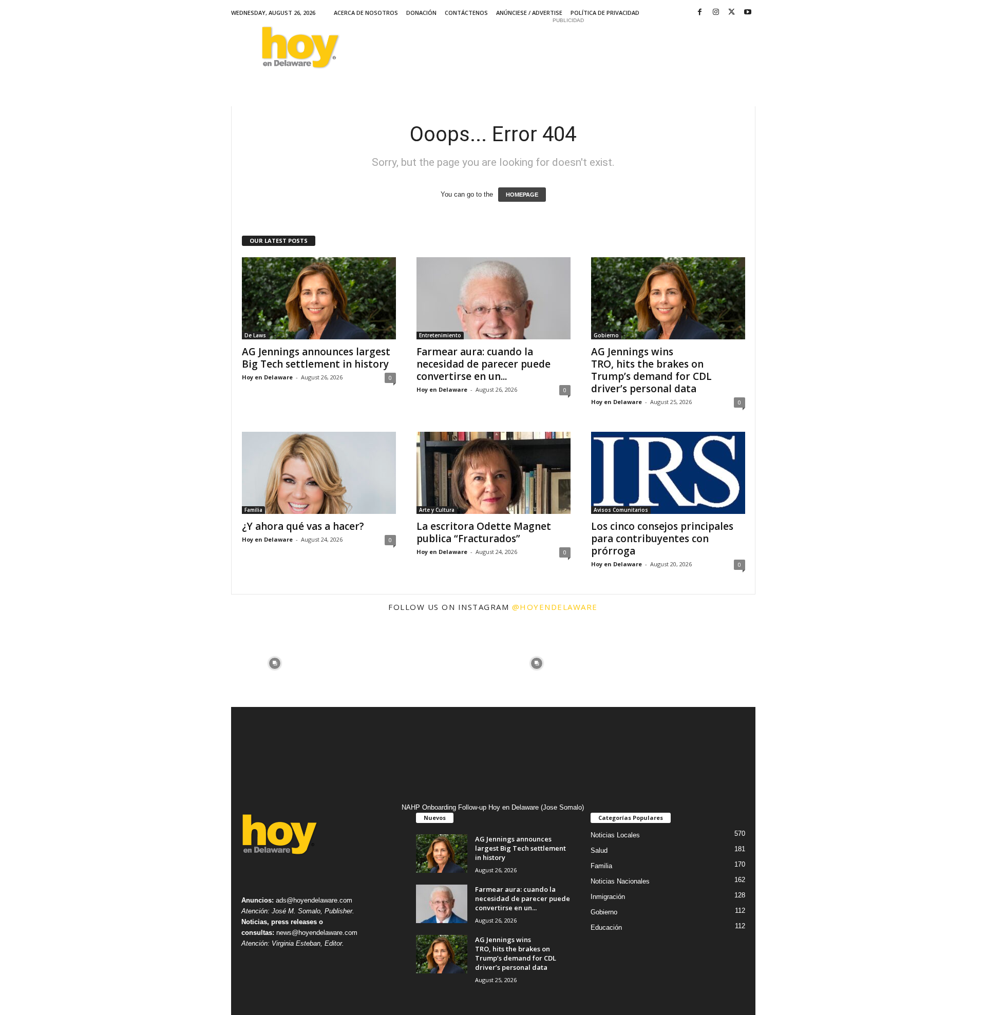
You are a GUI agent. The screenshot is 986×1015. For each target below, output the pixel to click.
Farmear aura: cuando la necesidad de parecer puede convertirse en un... (483, 364)
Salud (599, 850)
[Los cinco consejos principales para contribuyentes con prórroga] (668, 473)
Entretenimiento (440, 335)
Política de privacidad (605, 12)
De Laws (255, 335)
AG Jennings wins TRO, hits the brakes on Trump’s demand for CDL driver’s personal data (651, 370)
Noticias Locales (615, 835)
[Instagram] (716, 12)
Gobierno (606, 335)
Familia (253, 509)
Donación (421, 12)
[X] (732, 12)
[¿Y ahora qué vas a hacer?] (319, 473)
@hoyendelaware (555, 607)
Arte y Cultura (436, 509)
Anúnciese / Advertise (529, 12)
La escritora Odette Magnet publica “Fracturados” (483, 532)
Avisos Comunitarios (621, 509)
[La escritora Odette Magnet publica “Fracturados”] (493, 473)
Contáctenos (466, 12)
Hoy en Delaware (267, 377)
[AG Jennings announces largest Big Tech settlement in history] (319, 298)
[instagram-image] (274, 663)
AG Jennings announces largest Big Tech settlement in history (316, 358)
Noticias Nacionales (620, 881)
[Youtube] (748, 12)
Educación (606, 927)
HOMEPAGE (522, 194)
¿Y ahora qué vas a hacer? (303, 526)
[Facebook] (700, 12)
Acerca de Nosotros (366, 12)
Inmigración (608, 897)
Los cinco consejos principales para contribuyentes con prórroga (662, 539)
